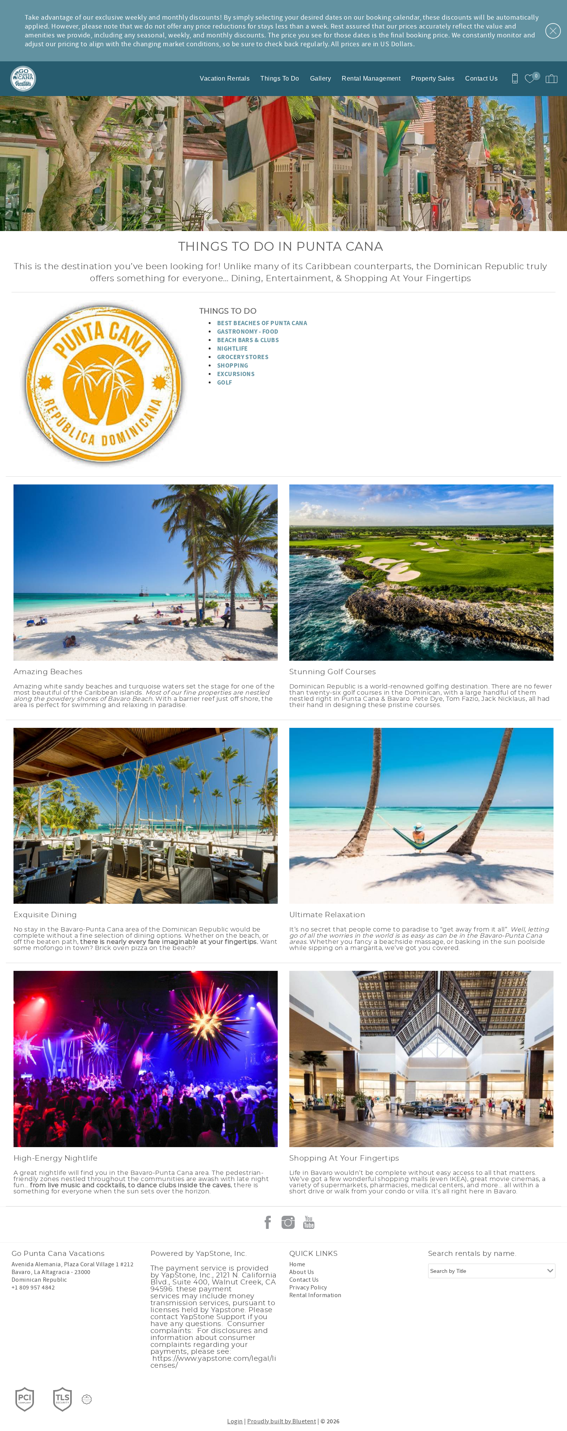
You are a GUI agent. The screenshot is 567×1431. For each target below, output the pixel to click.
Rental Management (371, 78)
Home (297, 1264)
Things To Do (279, 78)
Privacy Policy (308, 1287)
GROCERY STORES (243, 357)
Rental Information (315, 1295)
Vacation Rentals (225, 78)
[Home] (59, 78)
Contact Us (481, 78)
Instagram (288, 1222)
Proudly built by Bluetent (281, 1421)
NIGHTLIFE (232, 348)
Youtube (308, 1222)
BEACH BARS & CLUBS (248, 340)
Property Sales (432, 78)
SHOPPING (232, 365)
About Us (301, 1272)
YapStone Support (211, 1317)
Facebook (267, 1222)
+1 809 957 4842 (33, 1287)
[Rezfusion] (86, 1399)
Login (235, 1421)
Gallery (320, 78)
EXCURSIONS (236, 374)
